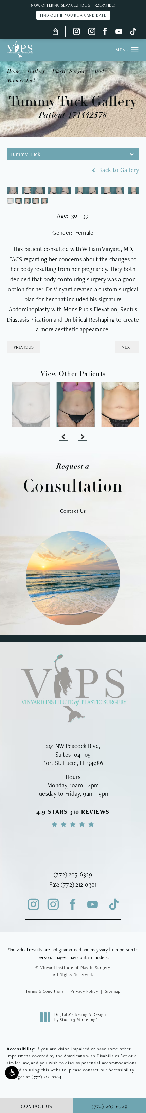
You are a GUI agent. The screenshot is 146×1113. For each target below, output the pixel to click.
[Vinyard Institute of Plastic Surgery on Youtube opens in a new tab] (119, 31)
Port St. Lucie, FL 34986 (72, 763)
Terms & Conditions (44, 991)
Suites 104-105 (73, 754)
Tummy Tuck (21, 80)
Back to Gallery (118, 170)
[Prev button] (63, 437)
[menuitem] (77, 31)
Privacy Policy (84, 991)
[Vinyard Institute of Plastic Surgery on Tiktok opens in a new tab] (132, 31)
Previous (24, 347)
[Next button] (82, 437)
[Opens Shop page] (55, 31)
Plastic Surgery (70, 71)
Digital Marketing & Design (80, 1017)
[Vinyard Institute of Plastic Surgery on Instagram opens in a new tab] (77, 31)
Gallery (36, 71)
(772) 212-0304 (47, 1077)
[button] (12, 1072)
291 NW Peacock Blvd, (73, 746)
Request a (73, 479)
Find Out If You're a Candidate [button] (73, 15)
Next (127, 347)
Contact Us (73, 511)
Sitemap (113, 991)
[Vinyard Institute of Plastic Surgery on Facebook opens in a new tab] (105, 31)
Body (100, 71)
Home (14, 71)
